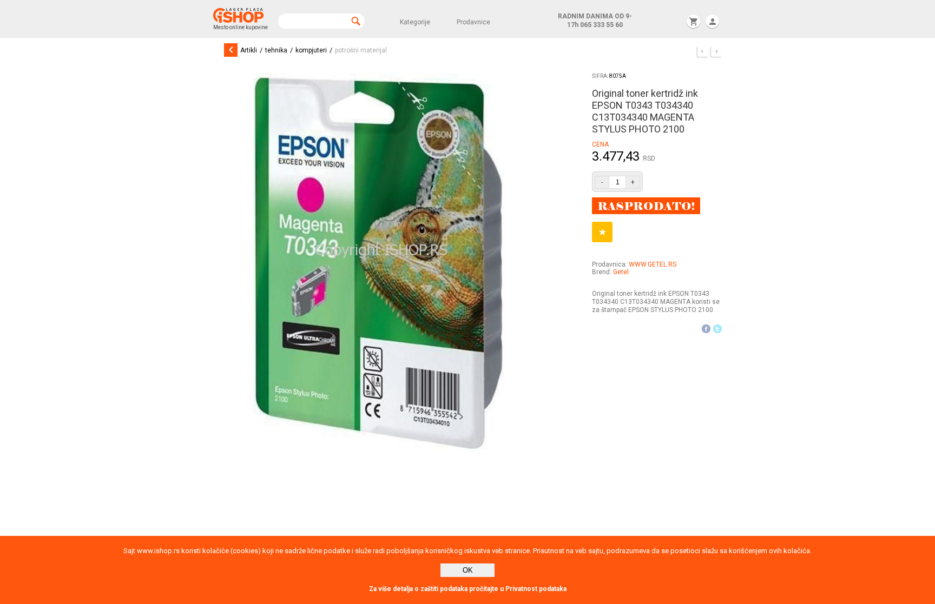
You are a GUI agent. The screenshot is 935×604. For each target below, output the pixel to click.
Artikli (248, 50)
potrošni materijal (361, 50)
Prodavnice (473, 22)
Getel (621, 272)
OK (468, 570)
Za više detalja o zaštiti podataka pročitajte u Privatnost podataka (468, 589)
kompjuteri (311, 50)
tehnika (276, 50)
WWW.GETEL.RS (652, 264)
